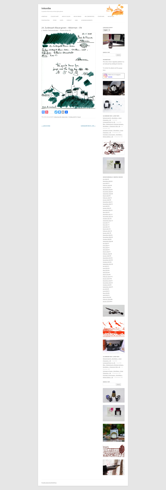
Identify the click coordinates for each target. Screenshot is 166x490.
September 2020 (107, 241)
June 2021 (105, 222)
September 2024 (107, 193)
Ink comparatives (89, 16)
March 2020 (106, 251)
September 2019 (107, 264)
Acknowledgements (87, 20)
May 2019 (105, 270)
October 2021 (106, 218)
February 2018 (106, 299)
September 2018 (107, 287)
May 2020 (105, 247)
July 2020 (105, 243)
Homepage (44, 16)
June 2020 (105, 245)
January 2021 (106, 233)
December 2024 (107, 189)
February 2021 (106, 231)
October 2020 (106, 239)
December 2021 (107, 214)
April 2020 (105, 249)
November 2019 (107, 260)
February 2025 (106, 185)
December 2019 (107, 258)
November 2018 (107, 283)
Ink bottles (111, 16)
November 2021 (107, 216)
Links (76, 20)
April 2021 (105, 227)
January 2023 (106, 208)
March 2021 (106, 229)
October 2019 (106, 262)
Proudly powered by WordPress (49, 482)
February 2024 (106, 198)
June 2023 (105, 206)
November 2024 (107, 191)
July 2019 (105, 266)
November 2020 (107, 237)
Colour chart (55, 16)
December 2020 (107, 235)
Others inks (101, 16)
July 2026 (105, 179)
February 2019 (106, 276)
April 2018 (105, 295)
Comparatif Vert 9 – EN (88, 125)
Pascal (79, 117)
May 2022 (105, 212)
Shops (61, 20)
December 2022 (107, 210)
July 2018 (105, 289)
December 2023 (107, 202)
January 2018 (106, 301)
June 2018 (105, 291)
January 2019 (106, 278)
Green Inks (64, 117)
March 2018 (106, 297)
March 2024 (106, 196)
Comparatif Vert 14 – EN (109, 122)
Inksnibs (46, 8)
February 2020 (106, 254)
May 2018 (105, 293)
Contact (69, 20)
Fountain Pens (46, 20)
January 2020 (106, 256)
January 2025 (106, 187)
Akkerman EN (57, 117)
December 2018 (107, 280)
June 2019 (105, 268)
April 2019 (105, 272)
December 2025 (107, 181)
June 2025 (105, 183)
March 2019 (106, 274)
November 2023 (107, 204)
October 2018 (106, 285)
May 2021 (105, 225)
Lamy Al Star (46, 125)
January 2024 (106, 200)
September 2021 (107, 220)
